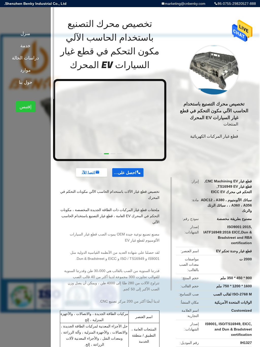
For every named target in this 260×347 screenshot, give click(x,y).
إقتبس (25, 106)
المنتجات (230, 124)
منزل (25, 33)
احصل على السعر (124, 172)
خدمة (25, 45)
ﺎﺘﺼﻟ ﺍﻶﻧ (88, 172)
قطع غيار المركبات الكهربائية (214, 136)
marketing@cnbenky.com (185, 4)
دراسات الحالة (25, 57)
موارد (25, 70)
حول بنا (25, 82)
